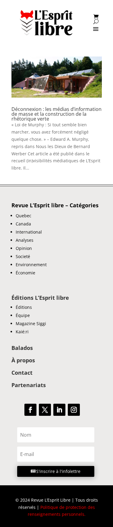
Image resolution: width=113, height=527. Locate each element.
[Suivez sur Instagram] (74, 410)
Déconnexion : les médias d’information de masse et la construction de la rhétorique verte (56, 114)
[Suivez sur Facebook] (30, 410)
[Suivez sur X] (45, 410)
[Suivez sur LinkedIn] (59, 410)
